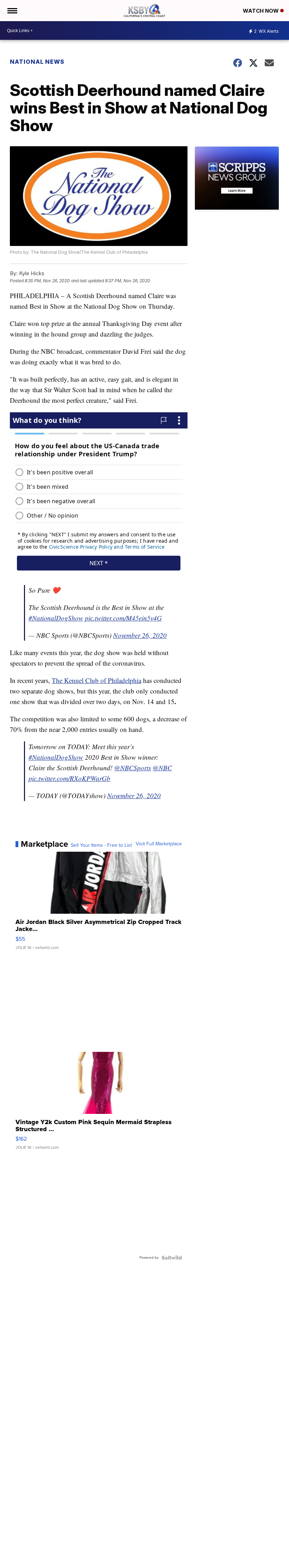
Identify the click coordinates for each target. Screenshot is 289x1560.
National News (37, 61)
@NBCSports (132, 767)
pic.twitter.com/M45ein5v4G (123, 617)
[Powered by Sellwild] (171, 1257)
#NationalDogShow (56, 617)
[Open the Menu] (11, 10)
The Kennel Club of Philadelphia (96, 680)
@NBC (162, 767)
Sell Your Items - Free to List (101, 845)
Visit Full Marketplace (159, 843)
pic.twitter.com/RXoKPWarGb (69, 778)
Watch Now (261, 10)
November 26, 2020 (140, 635)
